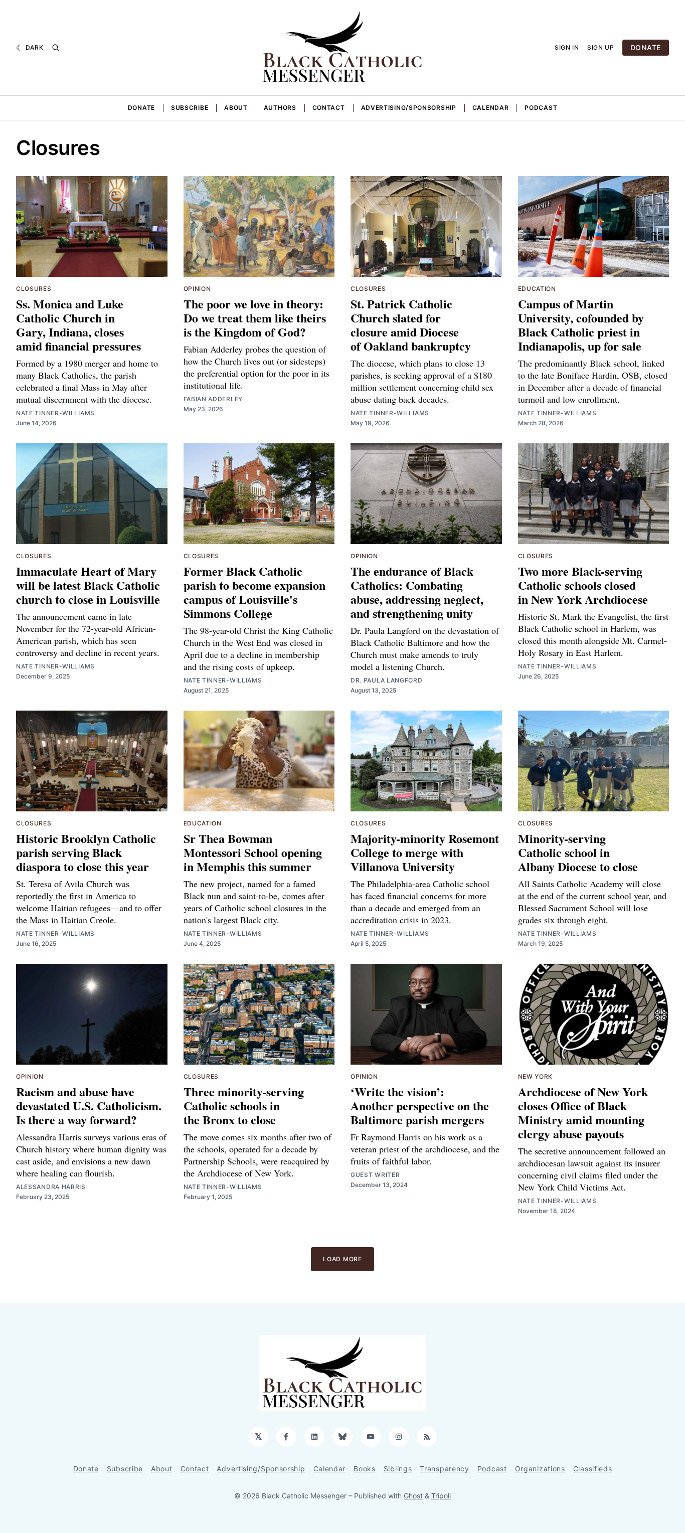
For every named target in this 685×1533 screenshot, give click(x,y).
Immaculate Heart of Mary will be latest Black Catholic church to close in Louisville (88, 585)
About (236, 107)
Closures (34, 288)
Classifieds (592, 1468)
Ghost (413, 1495)
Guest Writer (375, 1174)
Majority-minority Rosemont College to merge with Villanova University (425, 852)
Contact (328, 107)
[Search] (56, 48)
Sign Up (600, 47)
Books (365, 1468)
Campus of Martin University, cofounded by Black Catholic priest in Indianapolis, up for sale (581, 325)
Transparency (444, 1468)
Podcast (541, 107)
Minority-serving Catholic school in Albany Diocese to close (578, 852)
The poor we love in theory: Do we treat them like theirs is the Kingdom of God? (255, 317)
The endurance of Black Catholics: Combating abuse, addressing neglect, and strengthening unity (417, 592)
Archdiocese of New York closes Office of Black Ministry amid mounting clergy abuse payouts (583, 1112)
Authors (280, 107)
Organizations (540, 1468)
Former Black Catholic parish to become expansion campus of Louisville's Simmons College (254, 592)
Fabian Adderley (213, 399)
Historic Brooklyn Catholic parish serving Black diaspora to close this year (86, 852)
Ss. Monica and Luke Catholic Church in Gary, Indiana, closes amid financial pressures (78, 325)
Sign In (567, 47)
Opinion (197, 288)
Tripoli (441, 1495)
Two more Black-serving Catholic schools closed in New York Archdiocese (583, 585)
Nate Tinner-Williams (55, 413)
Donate (141, 107)
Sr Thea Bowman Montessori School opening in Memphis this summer (253, 852)
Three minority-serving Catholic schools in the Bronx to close (244, 1105)
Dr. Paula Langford (387, 680)
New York (535, 1076)
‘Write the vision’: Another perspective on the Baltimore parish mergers (420, 1105)
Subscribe (189, 107)
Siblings (398, 1468)
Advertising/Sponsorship (408, 107)
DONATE (645, 47)
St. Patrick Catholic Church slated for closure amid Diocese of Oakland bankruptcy (411, 325)
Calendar (490, 107)
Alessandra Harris (51, 1186)
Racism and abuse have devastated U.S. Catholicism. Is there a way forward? (88, 1105)
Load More (342, 1259)
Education (537, 288)
